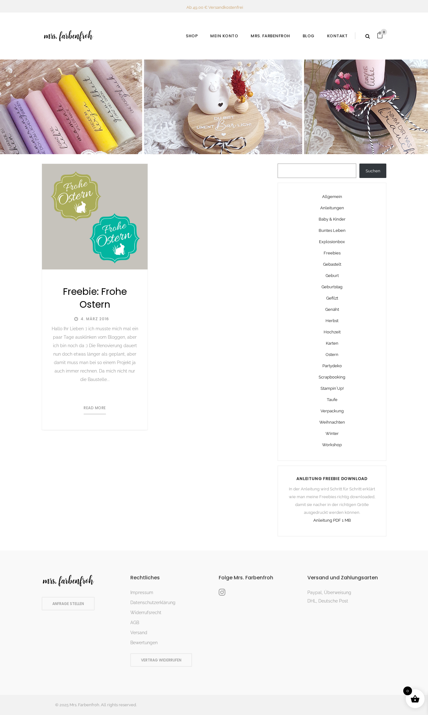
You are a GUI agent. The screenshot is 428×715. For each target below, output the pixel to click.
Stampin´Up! (332, 388)
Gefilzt (332, 298)
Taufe (332, 399)
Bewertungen (144, 642)
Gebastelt (332, 264)
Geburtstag (331, 286)
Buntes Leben (332, 230)
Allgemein (332, 196)
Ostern (332, 354)
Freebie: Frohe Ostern (95, 298)
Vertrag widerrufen (161, 660)
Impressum (141, 592)
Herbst (332, 320)
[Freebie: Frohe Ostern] (95, 216)
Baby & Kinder (332, 219)
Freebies (332, 253)
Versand (138, 632)
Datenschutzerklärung (152, 602)
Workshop (332, 444)
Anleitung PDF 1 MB (332, 520)
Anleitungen (332, 208)
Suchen (373, 171)
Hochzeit (332, 332)
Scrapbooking (332, 377)
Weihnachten (332, 422)
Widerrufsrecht (145, 612)
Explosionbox (332, 241)
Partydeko (332, 365)
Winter (332, 433)
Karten (332, 343)
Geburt (332, 275)
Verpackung (332, 411)
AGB (134, 622)
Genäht (332, 309)
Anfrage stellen (68, 603)
